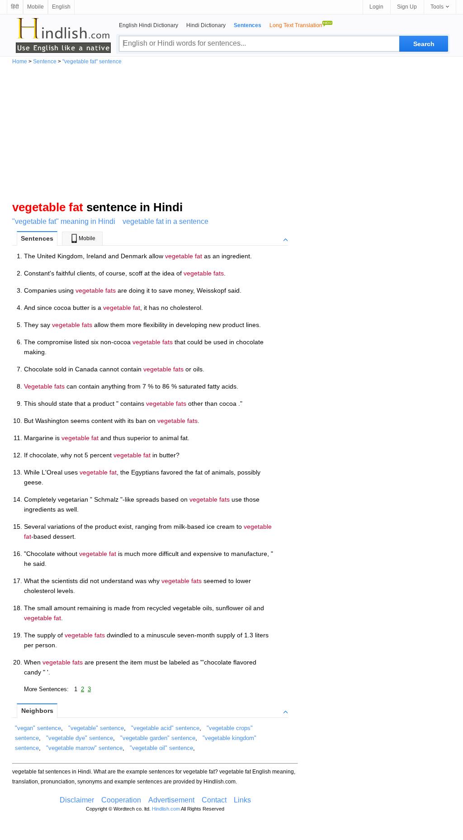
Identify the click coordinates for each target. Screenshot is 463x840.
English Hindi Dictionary (148, 25)
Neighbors (37, 710)
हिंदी (15, 7)
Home (19, 61)
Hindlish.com (166, 809)
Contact (214, 800)
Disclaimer (77, 800)
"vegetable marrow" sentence (84, 748)
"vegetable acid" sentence (165, 728)
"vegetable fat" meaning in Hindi (63, 221)
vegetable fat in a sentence (165, 221)
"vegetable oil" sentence (161, 748)
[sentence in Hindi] (63, 35)
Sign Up (407, 7)
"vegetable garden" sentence (157, 738)
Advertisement (171, 800)
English (61, 7)
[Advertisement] (231, 132)
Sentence (45, 61)
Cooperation (121, 800)
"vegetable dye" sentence (79, 738)
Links (242, 800)
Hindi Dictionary (206, 25)
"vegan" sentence (38, 728)
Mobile (35, 7)
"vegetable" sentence (96, 728)
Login (376, 7)
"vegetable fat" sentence (92, 61)
